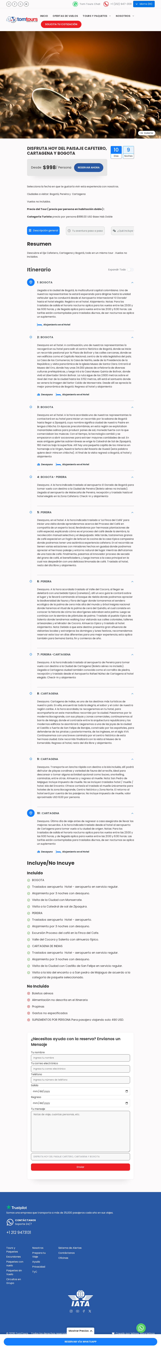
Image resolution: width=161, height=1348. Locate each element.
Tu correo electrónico (44, 1063)
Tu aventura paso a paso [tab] (87, 231)
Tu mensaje (38, 1109)
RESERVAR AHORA (89, 167)
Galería (148, 133)
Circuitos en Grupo (13, 1281)
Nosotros (123, 16)
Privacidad (38, 1267)
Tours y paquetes (95, 16)
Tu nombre (38, 1052)
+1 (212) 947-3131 (121, 4)
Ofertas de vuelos (65, 16)
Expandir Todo (117, 269)
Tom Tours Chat (90, 4)
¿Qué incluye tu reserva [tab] (131, 231)
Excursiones (13, 1256)
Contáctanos (66, 1253)
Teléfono (36, 1074)
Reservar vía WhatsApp (81, 1341)
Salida (34, 1085)
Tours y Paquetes (12, 1249)
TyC (34, 1272)
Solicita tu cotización (61, 24)
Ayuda (36, 1262)
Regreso (36, 1097)
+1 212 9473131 (18, 1232)
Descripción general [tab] (45, 230)
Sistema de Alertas (70, 1248)
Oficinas (63, 1258)
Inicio (44, 16)
